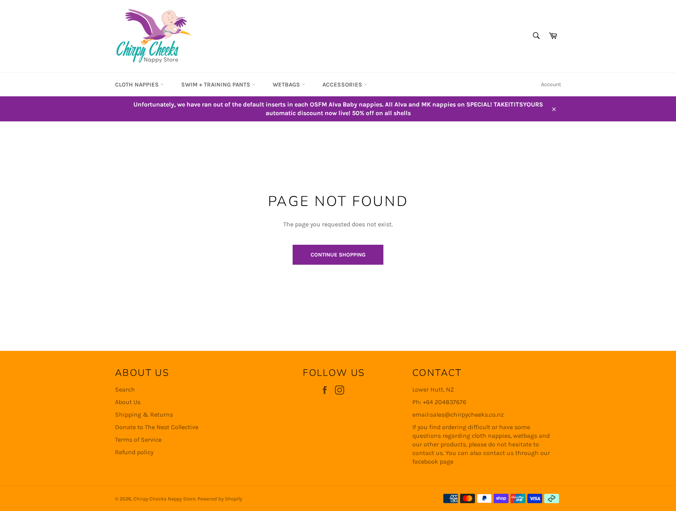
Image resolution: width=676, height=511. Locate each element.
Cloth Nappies (137, 84)
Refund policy (134, 452)
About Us (127, 402)
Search (125, 389)
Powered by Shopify (220, 499)
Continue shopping (338, 254)
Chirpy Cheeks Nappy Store (164, 499)
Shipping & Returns (144, 414)
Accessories (343, 84)
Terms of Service (138, 439)
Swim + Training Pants (216, 84)
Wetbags (287, 84)
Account (551, 84)
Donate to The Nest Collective (156, 427)
